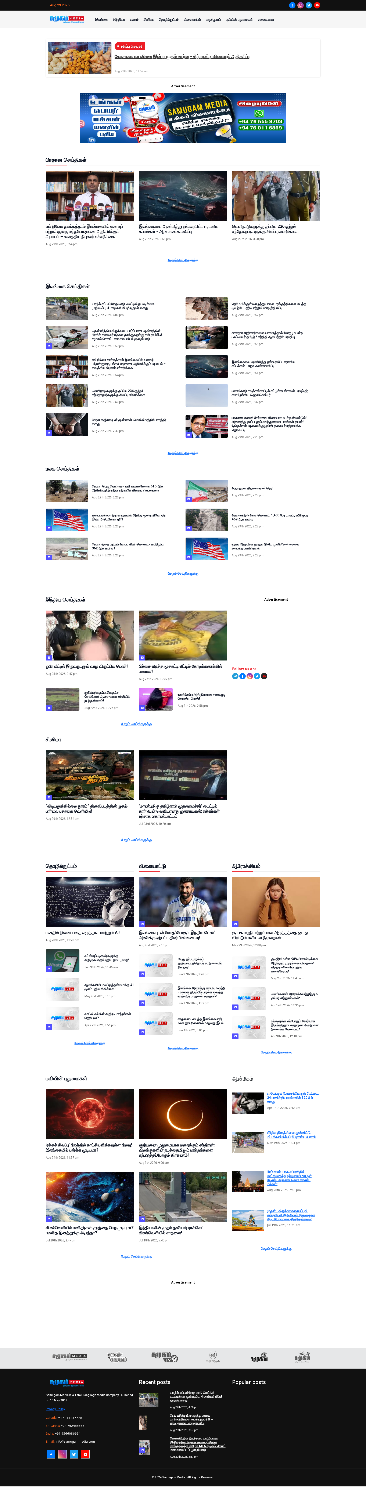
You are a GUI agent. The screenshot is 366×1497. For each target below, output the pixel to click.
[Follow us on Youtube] (264, 676)
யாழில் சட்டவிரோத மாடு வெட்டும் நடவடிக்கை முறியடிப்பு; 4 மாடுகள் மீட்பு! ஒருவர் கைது (196, 1396)
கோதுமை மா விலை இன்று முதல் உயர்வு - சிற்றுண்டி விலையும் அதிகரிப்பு (182, 56)
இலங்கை (101, 19)
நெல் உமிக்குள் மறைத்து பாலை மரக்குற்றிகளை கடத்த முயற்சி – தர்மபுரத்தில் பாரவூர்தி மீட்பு (191, 1419)
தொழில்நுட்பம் (169, 19)
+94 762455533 (73, 1425)
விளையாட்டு (192, 19)
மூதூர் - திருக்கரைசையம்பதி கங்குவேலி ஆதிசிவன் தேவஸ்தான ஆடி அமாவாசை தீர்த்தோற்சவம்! (291, 1215)
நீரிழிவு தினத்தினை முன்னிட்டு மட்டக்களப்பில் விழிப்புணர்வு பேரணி (291, 1135)
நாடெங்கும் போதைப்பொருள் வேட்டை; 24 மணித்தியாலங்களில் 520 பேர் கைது (293, 1097)
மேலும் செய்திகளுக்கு (183, 260)
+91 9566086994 (67, 1433)
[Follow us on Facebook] (242, 676)
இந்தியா (119, 19)
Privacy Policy (55, 1409)
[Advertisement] (276, 635)
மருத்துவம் (213, 19)
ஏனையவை (266, 19)
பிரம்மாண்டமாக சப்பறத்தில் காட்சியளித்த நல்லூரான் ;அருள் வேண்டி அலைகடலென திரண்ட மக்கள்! (289, 1178)
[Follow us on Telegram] (235, 676)
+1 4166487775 (70, 1417)
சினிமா (149, 19)
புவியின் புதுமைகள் (239, 19)
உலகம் (134, 19)
